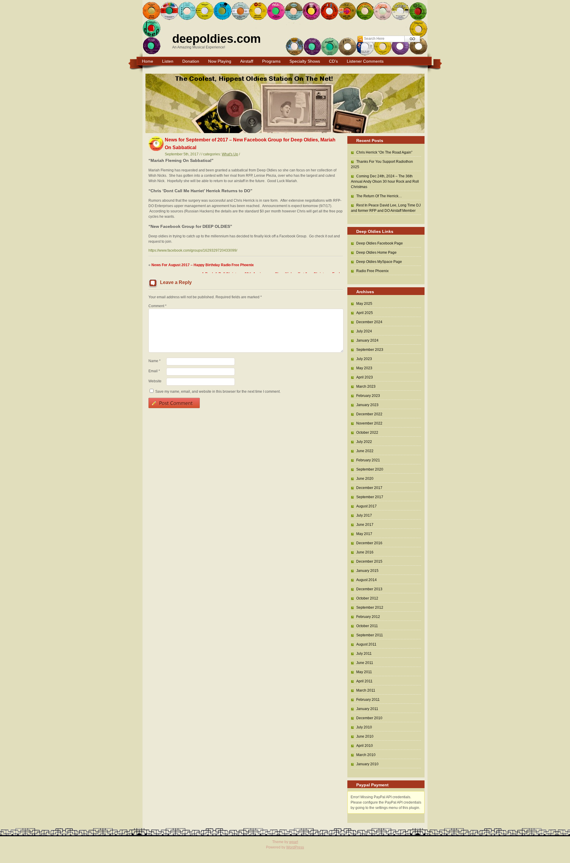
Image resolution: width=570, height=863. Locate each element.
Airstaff (246, 61)
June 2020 (364, 479)
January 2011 (367, 709)
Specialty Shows (304, 61)
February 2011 (368, 700)
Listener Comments (365, 61)
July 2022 (364, 442)
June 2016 (364, 552)
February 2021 (368, 460)
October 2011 (367, 626)
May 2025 (364, 304)
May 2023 (364, 368)
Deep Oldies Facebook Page (379, 243)
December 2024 (369, 322)
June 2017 (364, 525)
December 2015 (369, 561)
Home (147, 61)
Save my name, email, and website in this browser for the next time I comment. (218, 391)
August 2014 (366, 580)
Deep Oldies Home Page (376, 252)
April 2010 (364, 746)
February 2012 (368, 617)
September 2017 (369, 497)
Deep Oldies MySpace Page (379, 262)
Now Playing (219, 61)
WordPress (295, 847)
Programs (271, 61)
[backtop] (431, 826)
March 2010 (366, 755)
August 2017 (366, 506)
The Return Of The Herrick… (379, 196)
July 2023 (364, 359)
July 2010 (364, 727)
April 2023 (364, 377)
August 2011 (366, 644)
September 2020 (369, 469)
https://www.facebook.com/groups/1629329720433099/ (192, 250)
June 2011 (364, 663)
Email (154, 371)
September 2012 (369, 607)
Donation (190, 61)
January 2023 (367, 405)
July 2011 (364, 653)
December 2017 (369, 488)
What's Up (230, 154)
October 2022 (367, 432)
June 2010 (364, 736)
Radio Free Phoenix (372, 271)
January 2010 (367, 764)
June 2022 (364, 451)
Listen (167, 61)
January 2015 (367, 571)
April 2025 (364, 313)
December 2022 (369, 414)
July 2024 (364, 331)
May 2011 (364, 672)
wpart (293, 842)
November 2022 (369, 423)
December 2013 (369, 589)
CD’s (333, 61)
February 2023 (368, 396)
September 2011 (369, 635)
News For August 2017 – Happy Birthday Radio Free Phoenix (202, 265)
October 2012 (367, 598)
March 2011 (365, 690)
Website (155, 381)
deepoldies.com (216, 38)
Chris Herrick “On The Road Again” (384, 152)
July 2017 (364, 515)
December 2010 (369, 718)
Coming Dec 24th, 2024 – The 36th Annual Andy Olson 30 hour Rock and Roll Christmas (385, 181)
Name (154, 361)
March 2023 (366, 386)
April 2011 (364, 681)
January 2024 (367, 340)
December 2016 (369, 543)
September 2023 (369, 350)
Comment (157, 306)
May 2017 (364, 534)
